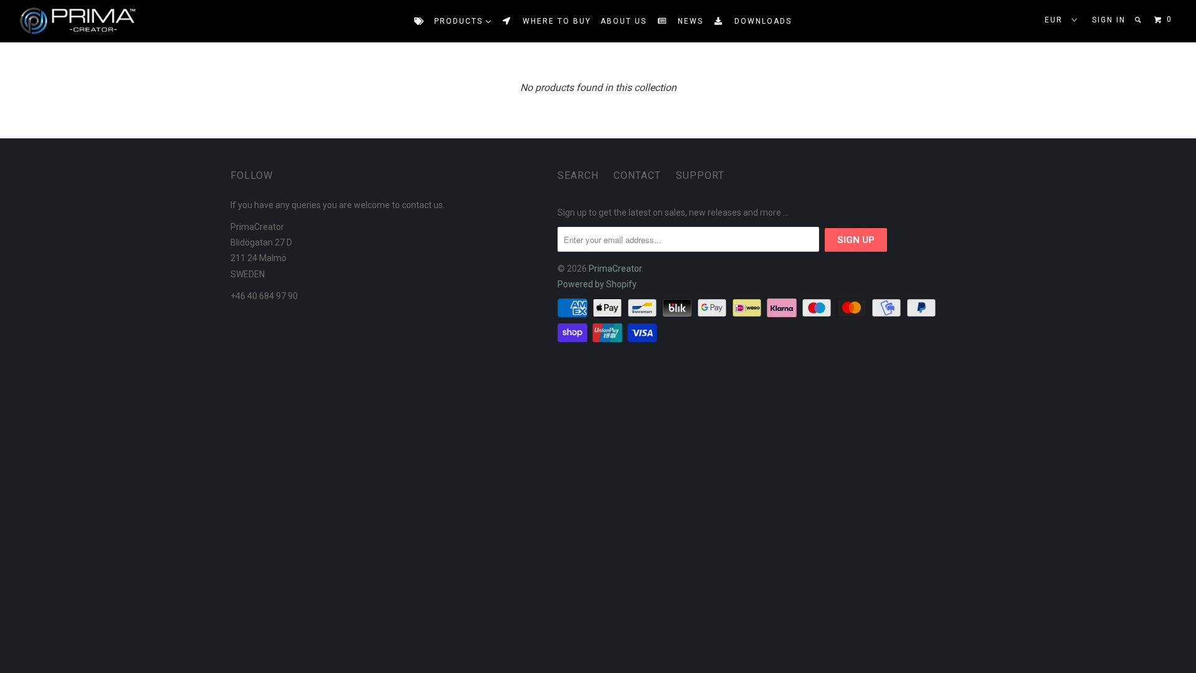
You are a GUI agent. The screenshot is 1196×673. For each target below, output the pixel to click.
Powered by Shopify (597, 284)
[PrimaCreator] (66, 21)
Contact (637, 175)
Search (578, 175)
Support (700, 175)
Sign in (1109, 20)
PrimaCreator (615, 269)
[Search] (1139, 20)
